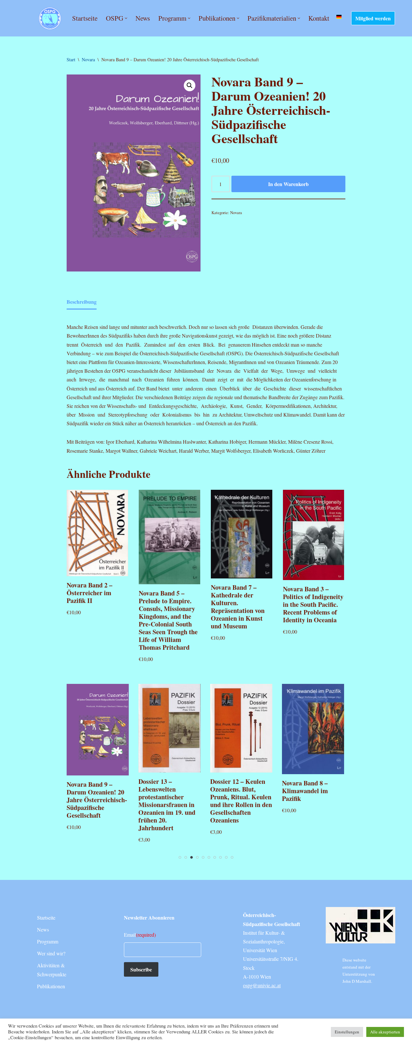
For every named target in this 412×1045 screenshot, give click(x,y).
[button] (126, 18)
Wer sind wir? (51, 953)
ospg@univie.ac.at (262, 985)
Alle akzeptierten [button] (385, 1032)
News (143, 18)
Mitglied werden (373, 18)
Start (71, 59)
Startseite (85, 18)
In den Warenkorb (288, 184)
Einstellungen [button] (347, 1032)
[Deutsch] (339, 17)
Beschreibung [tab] (82, 301)
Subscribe (141, 969)
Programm (47, 941)
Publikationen (51, 986)
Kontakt (318, 18)
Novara (88, 59)
